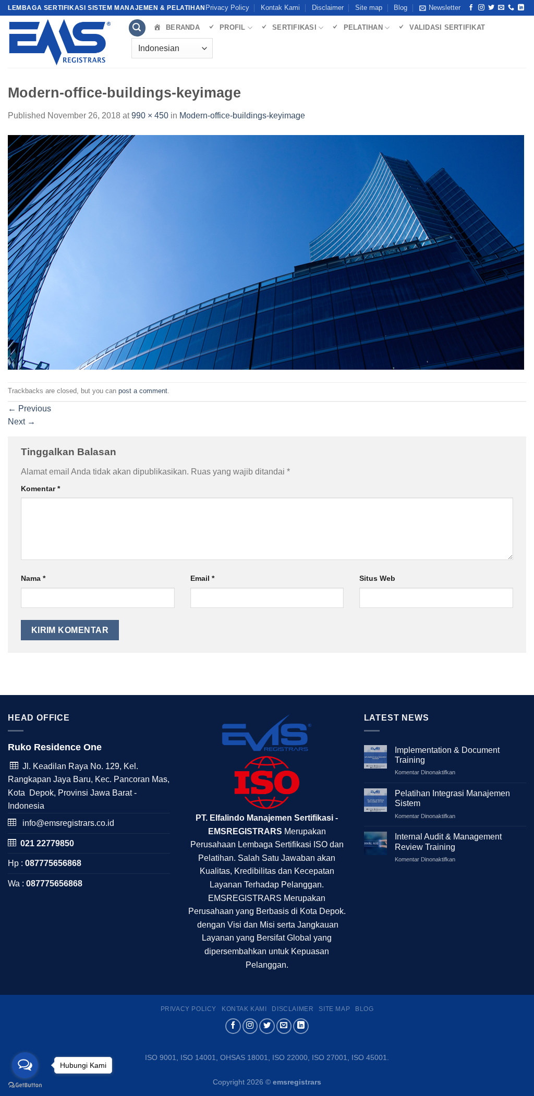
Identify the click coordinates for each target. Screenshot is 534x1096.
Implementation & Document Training (447, 755)
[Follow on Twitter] (491, 7)
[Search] (137, 27)
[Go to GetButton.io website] (25, 1085)
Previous (29, 408)
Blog (400, 7)
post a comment (142, 391)
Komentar (40, 488)
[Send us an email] (501, 7)
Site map (368, 7)
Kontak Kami (280, 7)
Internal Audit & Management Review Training (448, 841)
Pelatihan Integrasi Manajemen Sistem (452, 798)
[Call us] (511, 7)
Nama (33, 578)
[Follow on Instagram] (481, 7)
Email (202, 578)
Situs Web (377, 578)
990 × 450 (149, 115)
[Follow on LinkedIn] (521, 7)
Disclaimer (328, 7)
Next (21, 421)
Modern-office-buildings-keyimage (242, 115)
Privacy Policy (227, 7)
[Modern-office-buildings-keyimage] (266, 251)
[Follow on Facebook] (471, 7)
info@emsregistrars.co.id (68, 823)
